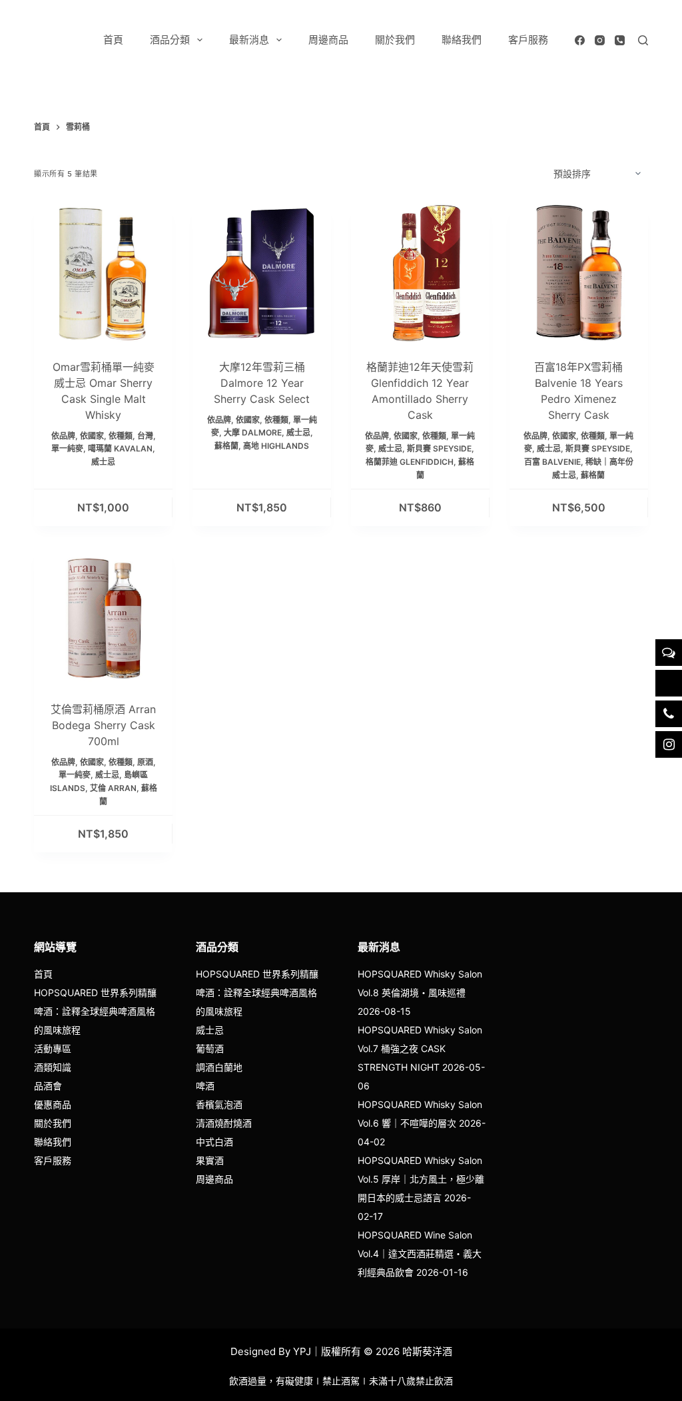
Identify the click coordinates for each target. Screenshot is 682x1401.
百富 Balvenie (552, 462)
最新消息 (249, 39)
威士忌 (103, 462)
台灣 (145, 436)
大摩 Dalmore (253, 432)
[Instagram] (600, 40)
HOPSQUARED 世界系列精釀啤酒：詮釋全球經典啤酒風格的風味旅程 (95, 1011)
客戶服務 (528, 39)
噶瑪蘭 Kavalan (120, 448)
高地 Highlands (276, 446)
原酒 (145, 762)
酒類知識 (52, 1067)
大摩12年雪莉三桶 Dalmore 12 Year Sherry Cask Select (262, 383)
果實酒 (210, 1160)
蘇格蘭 (226, 446)
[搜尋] (643, 40)
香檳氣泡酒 (219, 1104)
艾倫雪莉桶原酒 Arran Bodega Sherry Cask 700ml (103, 725)
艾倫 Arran (113, 788)
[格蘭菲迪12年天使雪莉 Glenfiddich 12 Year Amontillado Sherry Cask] (420, 273)
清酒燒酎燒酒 (224, 1123)
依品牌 (63, 436)
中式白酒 (214, 1141)
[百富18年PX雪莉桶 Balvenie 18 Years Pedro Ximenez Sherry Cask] (579, 273)
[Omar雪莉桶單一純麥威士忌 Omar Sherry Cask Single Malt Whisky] (103, 273)
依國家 (92, 436)
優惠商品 (52, 1104)
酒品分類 (170, 39)
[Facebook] (580, 40)
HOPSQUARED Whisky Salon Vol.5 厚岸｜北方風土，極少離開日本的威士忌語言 (421, 1179)
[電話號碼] (620, 40)
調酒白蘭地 (219, 1067)
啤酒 (205, 1085)
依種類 (121, 436)
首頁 (113, 39)
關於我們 (395, 39)
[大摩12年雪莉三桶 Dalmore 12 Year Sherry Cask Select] (261, 273)
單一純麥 (67, 448)
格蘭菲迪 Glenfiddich (410, 462)
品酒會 (48, 1085)
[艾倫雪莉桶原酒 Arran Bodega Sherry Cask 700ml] (103, 615)
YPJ (302, 1351)
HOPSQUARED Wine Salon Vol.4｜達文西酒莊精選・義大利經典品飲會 (420, 1253)
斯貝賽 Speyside (439, 448)
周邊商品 (328, 39)
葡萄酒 (210, 1048)
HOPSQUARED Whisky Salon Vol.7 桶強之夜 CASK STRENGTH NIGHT (420, 1048)
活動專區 (52, 1048)
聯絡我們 (462, 39)
